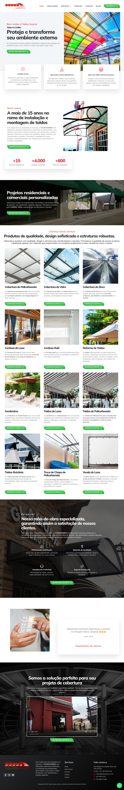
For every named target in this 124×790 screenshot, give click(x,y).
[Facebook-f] (5, 775)
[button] (66, 201)
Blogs (98, 6)
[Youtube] (13, 775)
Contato (89, 6)
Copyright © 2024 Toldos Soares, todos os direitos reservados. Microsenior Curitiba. (62, 784)
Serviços (65, 6)
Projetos (78, 6)
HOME (41, 6)
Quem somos (52, 6)
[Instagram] (9, 775)
